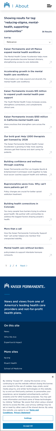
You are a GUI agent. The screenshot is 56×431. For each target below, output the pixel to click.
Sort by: (7, 38)
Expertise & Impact (13, 342)
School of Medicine (13, 368)
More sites (11, 351)
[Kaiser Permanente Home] (24, 287)
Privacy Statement (22, 413)
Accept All (28, 426)
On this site (11, 325)
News (6, 331)
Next (22, 266)
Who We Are (10, 337)
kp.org (7, 358)
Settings (28, 418)
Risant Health (10, 363)
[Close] (53, 377)
